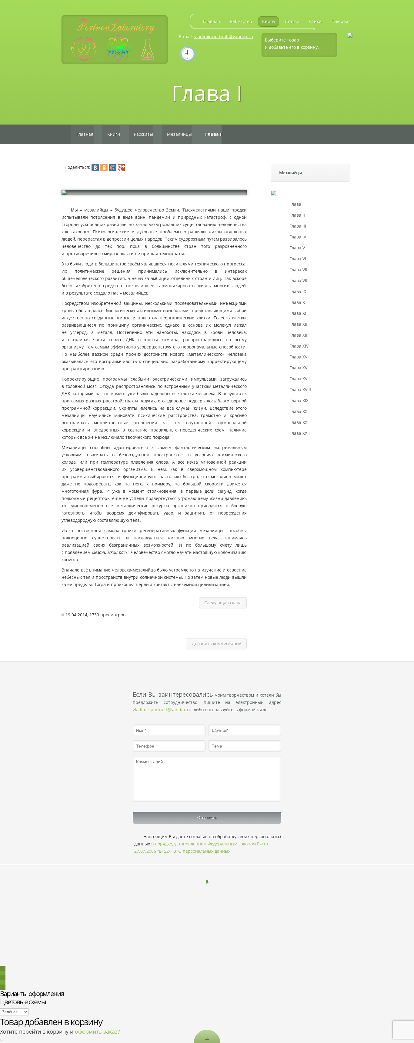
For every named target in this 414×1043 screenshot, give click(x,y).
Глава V (297, 248)
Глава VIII (299, 280)
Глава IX (297, 291)
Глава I (296, 204)
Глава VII (298, 269)
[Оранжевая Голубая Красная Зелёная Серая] (14, 1012)
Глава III (297, 226)
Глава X (297, 302)
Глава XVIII (300, 389)
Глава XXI (299, 422)
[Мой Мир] (112, 167)
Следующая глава (223, 602)
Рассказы (143, 134)
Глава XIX (299, 400)
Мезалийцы (179, 134)
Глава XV (298, 357)
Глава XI (297, 313)
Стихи (315, 21)
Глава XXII (299, 433)
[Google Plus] (121, 167)
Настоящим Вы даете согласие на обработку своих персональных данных (207, 844)
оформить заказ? (97, 1031)
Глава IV (297, 237)
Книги (268, 21)
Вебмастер (241, 21)
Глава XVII (299, 379)
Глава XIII (299, 335)
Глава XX (298, 411)
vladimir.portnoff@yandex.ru (223, 36)
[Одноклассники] (104, 167)
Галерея (339, 21)
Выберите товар (282, 40)
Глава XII (298, 324)
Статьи (292, 21)
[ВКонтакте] (95, 167)
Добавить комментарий (217, 643)
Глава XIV (299, 346)
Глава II (297, 215)
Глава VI (297, 259)
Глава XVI (299, 368)
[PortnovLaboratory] (115, 39)
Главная (211, 21)
